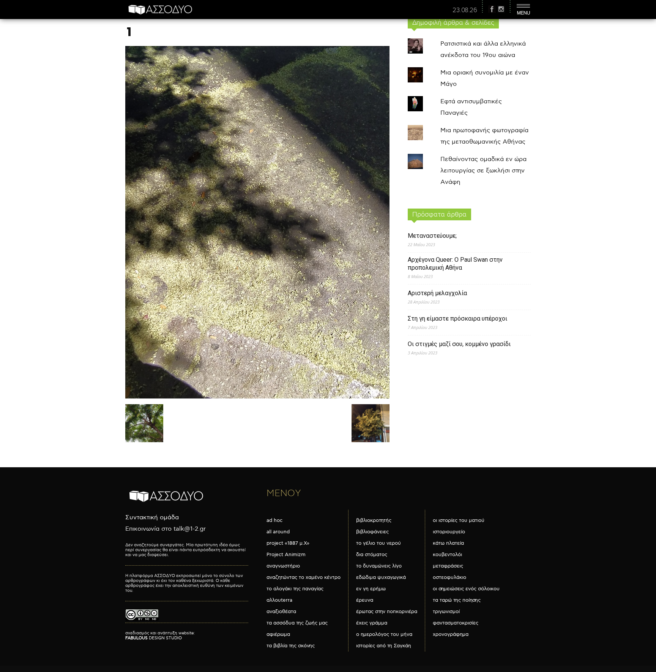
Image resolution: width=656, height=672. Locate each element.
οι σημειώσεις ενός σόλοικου (466, 589)
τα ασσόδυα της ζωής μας (297, 623)
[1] (257, 396)
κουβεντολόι (447, 555)
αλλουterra (279, 600)
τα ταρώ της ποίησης (457, 600)
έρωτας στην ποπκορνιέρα (386, 612)
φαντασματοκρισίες (455, 623)
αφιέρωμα (278, 634)
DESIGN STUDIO (153, 638)
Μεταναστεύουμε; (432, 235)
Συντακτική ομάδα (152, 517)
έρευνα (364, 600)
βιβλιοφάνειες (372, 532)
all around (278, 532)
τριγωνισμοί (446, 612)
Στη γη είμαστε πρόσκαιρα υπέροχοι (457, 318)
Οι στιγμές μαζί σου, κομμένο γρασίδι (459, 344)
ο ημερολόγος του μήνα (384, 634)
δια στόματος (371, 555)
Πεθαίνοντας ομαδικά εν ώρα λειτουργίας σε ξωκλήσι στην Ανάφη (483, 171)
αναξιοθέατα (281, 612)
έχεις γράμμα (371, 623)
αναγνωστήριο (283, 566)
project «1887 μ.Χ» (287, 543)
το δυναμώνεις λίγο (379, 566)
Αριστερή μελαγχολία (437, 293)
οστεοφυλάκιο (449, 577)
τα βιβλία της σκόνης (290, 646)
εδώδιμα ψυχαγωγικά (381, 577)
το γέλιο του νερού (378, 543)
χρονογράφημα (450, 634)
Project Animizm (286, 555)
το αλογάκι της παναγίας (294, 589)
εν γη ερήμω (371, 589)
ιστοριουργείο (449, 532)
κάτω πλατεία (448, 543)
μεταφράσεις (448, 566)
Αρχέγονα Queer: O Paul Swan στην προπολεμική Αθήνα (455, 263)
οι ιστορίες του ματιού (458, 520)
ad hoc (274, 520)
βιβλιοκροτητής (373, 520)
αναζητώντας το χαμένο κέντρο (303, 577)
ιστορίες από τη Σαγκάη (383, 646)
